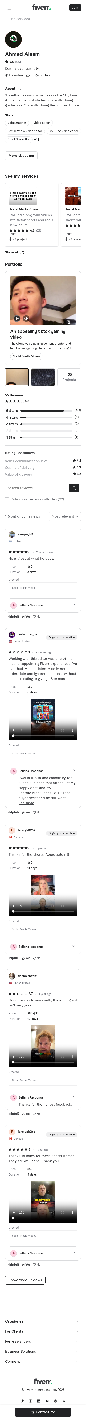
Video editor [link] (41, 122)
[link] (43, 1412)
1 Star (11, 437)
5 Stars (12, 411)
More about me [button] (21, 155)
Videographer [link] (17, 122)
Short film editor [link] (19, 139)
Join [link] (75, 7)
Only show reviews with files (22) (37, 499)
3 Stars (12, 424)
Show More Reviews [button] (25, 1280)
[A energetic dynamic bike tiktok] (43, 377)
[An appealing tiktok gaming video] (17, 377)
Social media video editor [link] (25, 131)
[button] (9, 7)
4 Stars (12, 417)
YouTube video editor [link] (63, 131)
